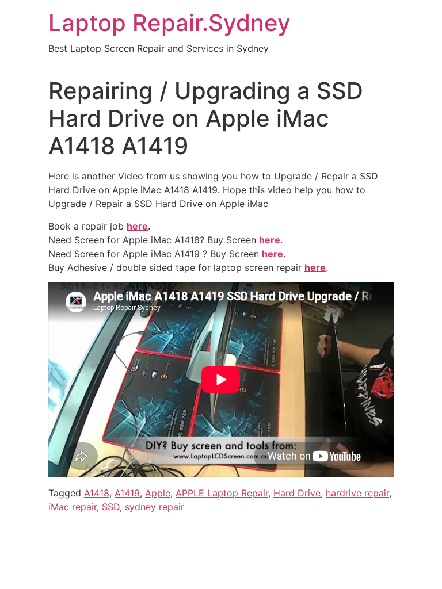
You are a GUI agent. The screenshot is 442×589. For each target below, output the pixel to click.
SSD (111, 506)
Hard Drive (297, 493)
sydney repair (154, 506)
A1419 (127, 493)
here (269, 240)
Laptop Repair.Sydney (169, 23)
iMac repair (72, 506)
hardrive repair (357, 493)
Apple (157, 493)
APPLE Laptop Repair (222, 493)
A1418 (96, 493)
